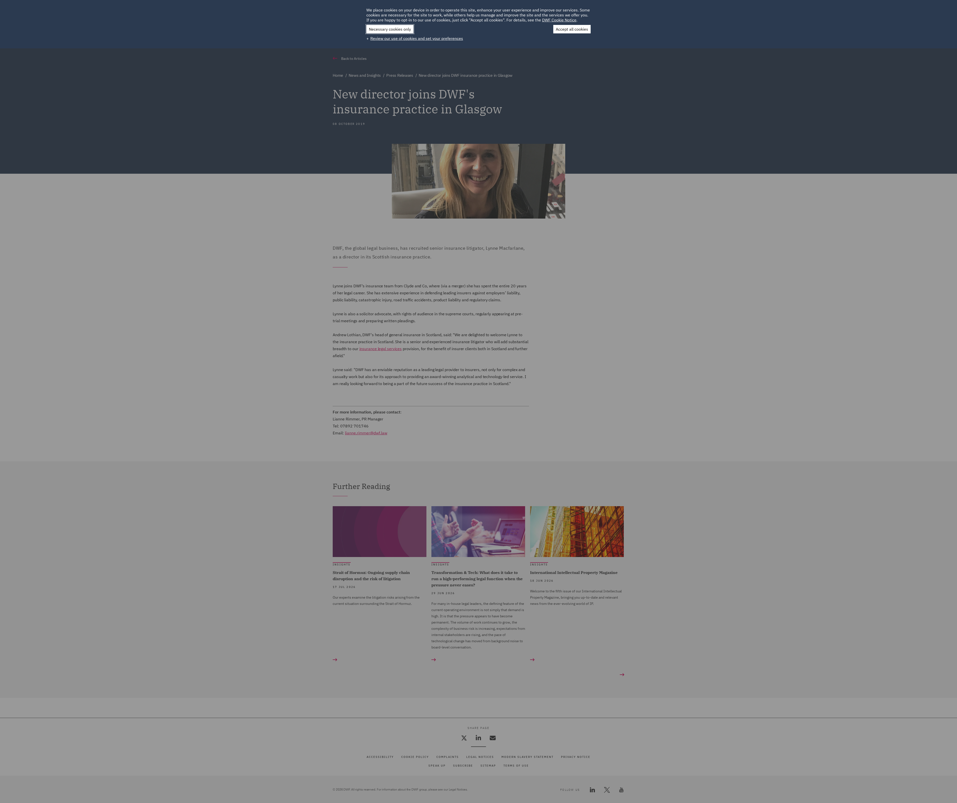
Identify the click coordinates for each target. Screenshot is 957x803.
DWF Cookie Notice (559, 19)
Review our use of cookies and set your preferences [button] (416, 38)
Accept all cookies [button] (572, 29)
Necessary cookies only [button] (390, 29)
